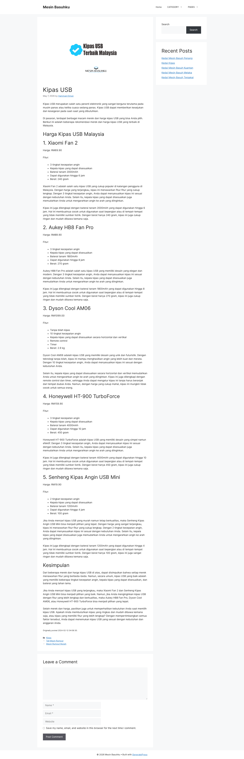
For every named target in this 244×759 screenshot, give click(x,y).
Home (159, 7)
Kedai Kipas (168, 63)
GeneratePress (139, 754)
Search (165, 24)
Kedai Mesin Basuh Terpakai (178, 77)
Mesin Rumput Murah (56, 644)
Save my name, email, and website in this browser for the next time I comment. (91, 728)
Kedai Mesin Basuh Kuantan (177, 67)
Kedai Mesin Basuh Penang (177, 58)
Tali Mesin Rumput (54, 641)
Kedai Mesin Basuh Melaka (177, 72)
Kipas (48, 637)
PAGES (191, 7)
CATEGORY (173, 7)
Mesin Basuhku (56, 7)
